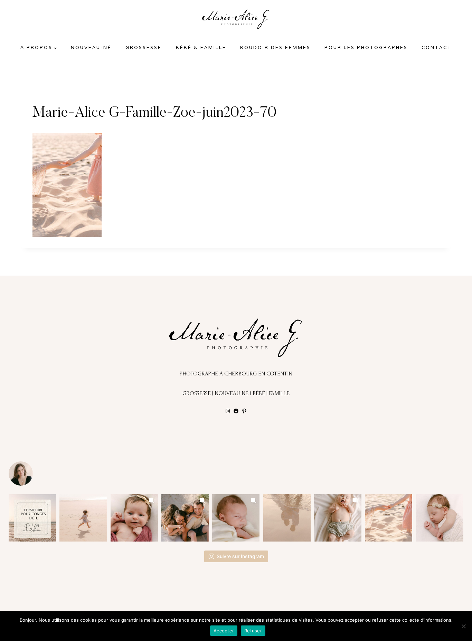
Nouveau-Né (91, 47)
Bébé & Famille (201, 47)
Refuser (253, 630)
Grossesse (143, 47)
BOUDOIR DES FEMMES (275, 47)
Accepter (224, 630)
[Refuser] (463, 626)
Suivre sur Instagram (240, 556)
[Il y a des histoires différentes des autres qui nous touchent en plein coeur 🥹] (134, 518)
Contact (437, 47)
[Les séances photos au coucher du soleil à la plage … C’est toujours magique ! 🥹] (287, 518)
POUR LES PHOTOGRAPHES (366, 47)
